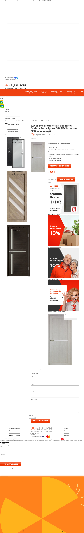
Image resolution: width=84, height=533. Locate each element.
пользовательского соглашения (43, 468)
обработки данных (4, 442)
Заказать (70, 319)
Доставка (66, 435)
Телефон (33, 392)
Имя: (1, 446)
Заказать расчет (66, 179)
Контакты (66, 433)
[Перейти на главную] (15, 86)
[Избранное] (6, 83)
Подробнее (33, 138)
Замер (66, 428)
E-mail (32, 384)
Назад (6, 123)
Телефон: (2, 454)
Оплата (66, 430)
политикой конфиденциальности (15, 468)
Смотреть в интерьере (59, 166)
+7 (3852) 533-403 (46, 0)
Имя (32, 376)
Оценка (31, 415)
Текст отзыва (34, 399)
